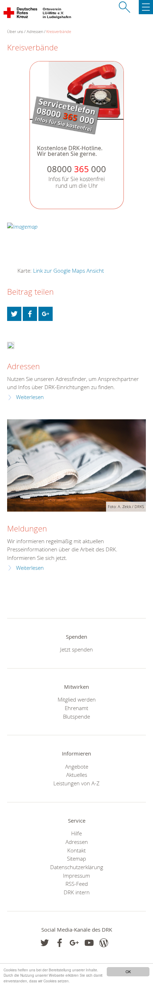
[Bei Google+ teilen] (45, 314)
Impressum (76, 875)
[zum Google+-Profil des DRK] (74, 942)
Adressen (35, 31)
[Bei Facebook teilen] (30, 314)
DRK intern (77, 892)
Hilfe (76, 833)
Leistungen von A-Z (76, 783)
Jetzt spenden (76, 649)
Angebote (76, 766)
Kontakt (76, 850)
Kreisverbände (58, 31)
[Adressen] (10, 345)
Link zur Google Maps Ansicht (68, 270)
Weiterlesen (30, 397)
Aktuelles (76, 774)
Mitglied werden (77, 699)
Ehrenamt (76, 707)
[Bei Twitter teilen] (14, 314)
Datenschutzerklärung (76, 867)
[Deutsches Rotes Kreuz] (21, 14)
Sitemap (76, 858)
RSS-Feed (76, 883)
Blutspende (76, 716)
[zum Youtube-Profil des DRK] (89, 942)
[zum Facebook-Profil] (44, 942)
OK (128, 971)
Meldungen (27, 528)
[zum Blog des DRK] (103, 942)
